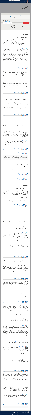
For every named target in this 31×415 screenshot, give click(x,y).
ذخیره (18, 48)
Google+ (8, 21)
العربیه (3, 0)
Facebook (5, 21)
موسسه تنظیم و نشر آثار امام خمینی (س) (19, 412)
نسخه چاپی (19, 48)
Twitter (6, 21)
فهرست (26, 23)
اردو (2, 0)
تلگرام (9, 21)
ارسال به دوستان (3, 21)
